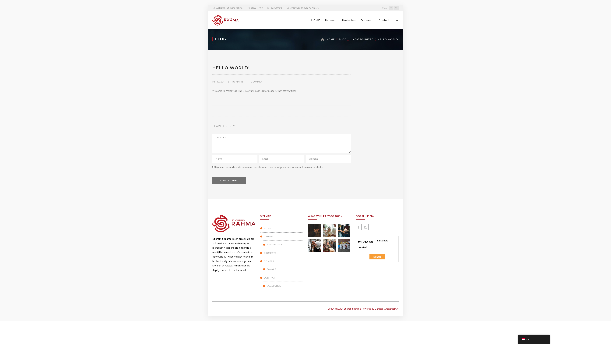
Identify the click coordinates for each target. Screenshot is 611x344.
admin (239, 81)
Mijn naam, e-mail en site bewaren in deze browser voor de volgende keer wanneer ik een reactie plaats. (269, 166)
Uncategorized (362, 39)
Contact (384, 20)
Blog (342, 39)
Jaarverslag (275, 244)
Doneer (366, 20)
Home (331, 39)
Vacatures (274, 285)
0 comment (257, 81)
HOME (315, 20)
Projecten (349, 20)
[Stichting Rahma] (225, 19)
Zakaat (271, 269)
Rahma (330, 20)
